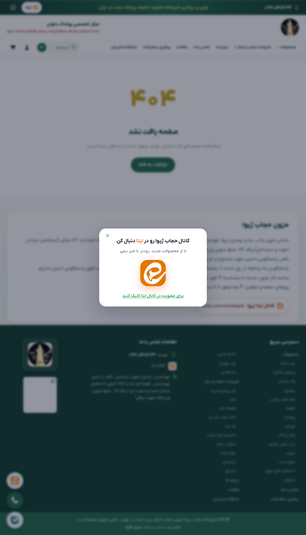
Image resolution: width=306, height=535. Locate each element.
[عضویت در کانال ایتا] (153, 273)
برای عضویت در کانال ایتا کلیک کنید (153, 296)
